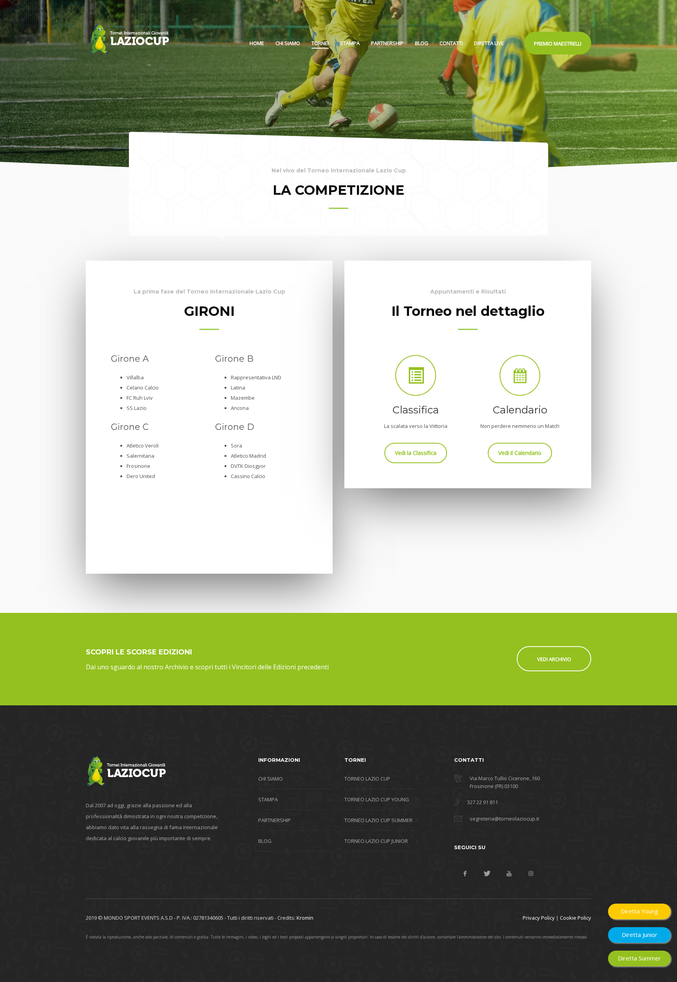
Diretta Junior (639, 935)
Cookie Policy (575, 917)
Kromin (305, 917)
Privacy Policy (539, 917)
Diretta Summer (639, 958)
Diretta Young (639, 911)
